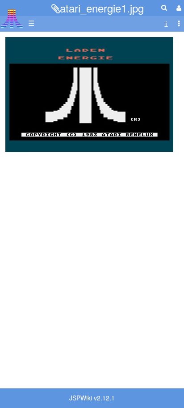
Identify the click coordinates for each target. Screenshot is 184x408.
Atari (12, 18)
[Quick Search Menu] (164, 7)
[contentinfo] (166, 23)
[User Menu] (177, 8)
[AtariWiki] (12, 16)
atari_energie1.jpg (102, 8)
